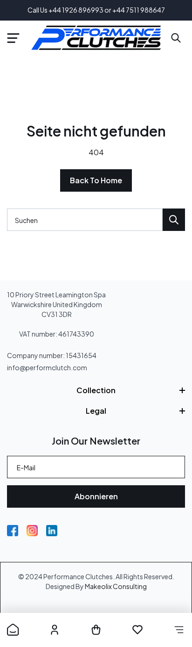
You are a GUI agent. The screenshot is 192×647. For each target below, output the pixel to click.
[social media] (12, 530)
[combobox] (85, 219)
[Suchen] (174, 219)
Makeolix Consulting (116, 586)
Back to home (96, 180)
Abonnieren (96, 496)
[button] (13, 38)
